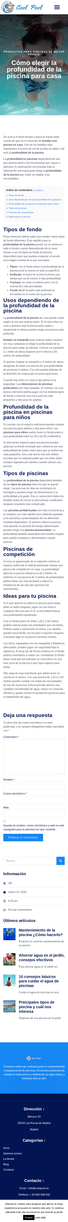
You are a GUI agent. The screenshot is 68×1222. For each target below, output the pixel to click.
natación (42, 561)
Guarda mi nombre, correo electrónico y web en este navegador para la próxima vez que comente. (33, 827)
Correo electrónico (15, 793)
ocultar (38, 190)
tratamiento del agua (18, 696)
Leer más (40, 1217)
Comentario (11, 737)
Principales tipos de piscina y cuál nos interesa (36, 1006)
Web (6, 807)
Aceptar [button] (29, 1217)
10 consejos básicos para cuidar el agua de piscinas (39, 981)
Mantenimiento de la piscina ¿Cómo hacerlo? (41, 932)
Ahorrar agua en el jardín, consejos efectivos (42, 957)
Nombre (8, 779)
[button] (57, 7)
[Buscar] (60, 861)
